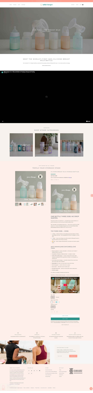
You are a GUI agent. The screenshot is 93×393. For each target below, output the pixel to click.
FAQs (60, 369)
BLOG (19, 4)
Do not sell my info (44, 387)
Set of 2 (53, 306)
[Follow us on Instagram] (34, 370)
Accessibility (50, 387)
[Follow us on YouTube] (39, 370)
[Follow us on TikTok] (29, 373)
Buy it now (65, 318)
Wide (53, 297)
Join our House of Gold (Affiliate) (51, 371)
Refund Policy (61, 373)
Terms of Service (48, 374)
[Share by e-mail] (58, 179)
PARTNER (23, 4)
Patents (54, 387)
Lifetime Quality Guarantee (60, 275)
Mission (14, 4)
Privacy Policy (47, 376)
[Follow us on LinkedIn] (31, 373)
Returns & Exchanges (63, 371)
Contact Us (61, 374)
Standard (57, 297)
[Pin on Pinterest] (55, 179)
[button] (19, 384)
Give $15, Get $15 (48, 369)
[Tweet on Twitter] (56, 179)
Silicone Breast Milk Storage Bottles (65, 171)
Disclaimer (32, 387)
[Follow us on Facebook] (29, 370)
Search (72, 4)
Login (77, 4)
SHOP (11, 4)
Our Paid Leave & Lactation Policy (51, 373)
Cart (81, 4)
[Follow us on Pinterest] (37, 370)
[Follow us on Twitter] (31, 370)
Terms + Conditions (26, 387)
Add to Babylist (65, 324)
